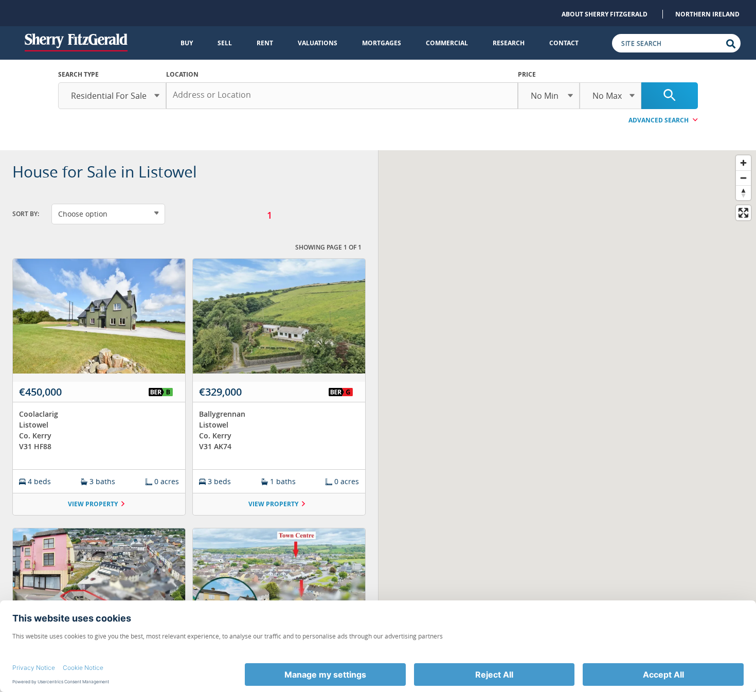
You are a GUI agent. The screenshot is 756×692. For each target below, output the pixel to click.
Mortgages (381, 43)
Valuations (317, 43)
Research (509, 43)
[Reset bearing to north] (743, 192)
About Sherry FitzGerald (604, 14)
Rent (265, 43)
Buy (187, 43)
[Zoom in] (743, 162)
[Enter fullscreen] (743, 212)
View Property (93, 504)
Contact (564, 43)
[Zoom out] (743, 177)
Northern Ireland (707, 14)
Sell (225, 43)
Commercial (447, 43)
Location (182, 74)
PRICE (527, 74)
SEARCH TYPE (78, 74)
